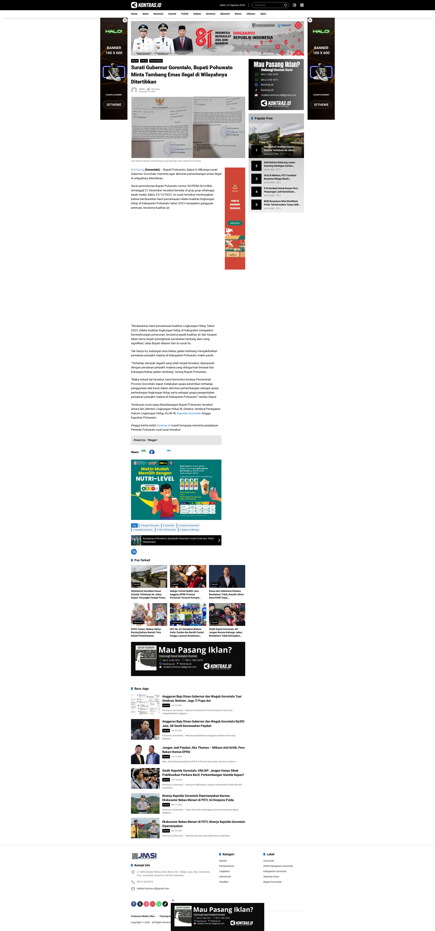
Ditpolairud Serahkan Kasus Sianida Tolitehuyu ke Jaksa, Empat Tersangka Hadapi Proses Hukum (148, 595)
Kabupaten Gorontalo (274, 871)
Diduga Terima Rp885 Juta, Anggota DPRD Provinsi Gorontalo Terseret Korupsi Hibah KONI (184, 595)
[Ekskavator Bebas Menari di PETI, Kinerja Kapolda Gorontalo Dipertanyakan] (145, 828)
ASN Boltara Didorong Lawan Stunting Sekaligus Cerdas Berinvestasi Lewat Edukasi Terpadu (279, 164)
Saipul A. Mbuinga (190, 529)
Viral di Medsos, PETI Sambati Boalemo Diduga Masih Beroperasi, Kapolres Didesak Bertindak (280, 177)
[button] (285, 5)
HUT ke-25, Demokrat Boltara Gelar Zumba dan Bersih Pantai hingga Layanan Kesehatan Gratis (187, 633)
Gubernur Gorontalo (189, 525)
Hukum (144, 61)
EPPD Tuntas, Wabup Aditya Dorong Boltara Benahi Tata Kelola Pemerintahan (146, 632)
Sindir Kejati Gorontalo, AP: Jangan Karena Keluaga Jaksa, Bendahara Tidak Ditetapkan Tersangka (225, 633)
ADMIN (142, 89)
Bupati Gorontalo (272, 881)
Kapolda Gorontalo (189, 413)
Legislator (224, 871)
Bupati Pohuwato (151, 525)
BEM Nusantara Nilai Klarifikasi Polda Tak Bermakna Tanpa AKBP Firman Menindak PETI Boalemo (282, 203)
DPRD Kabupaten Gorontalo (278, 866)
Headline (223, 881)
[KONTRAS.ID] (146, 5)
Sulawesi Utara (271, 876)
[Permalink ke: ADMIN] (135, 90)
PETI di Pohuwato (167, 529)
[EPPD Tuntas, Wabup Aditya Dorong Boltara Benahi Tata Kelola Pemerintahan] (149, 614)
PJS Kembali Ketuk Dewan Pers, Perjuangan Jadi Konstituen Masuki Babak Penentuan (281, 190)
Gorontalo (169, 525)
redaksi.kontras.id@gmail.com (153, 888)
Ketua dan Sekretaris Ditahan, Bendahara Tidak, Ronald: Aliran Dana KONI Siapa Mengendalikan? (226, 595)
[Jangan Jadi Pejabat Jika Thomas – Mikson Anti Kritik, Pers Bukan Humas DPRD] (145, 754)
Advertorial (138, 622)
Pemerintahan (156, 61)
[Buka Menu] (302, 5)
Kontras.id (137, 169)
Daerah (135, 61)
